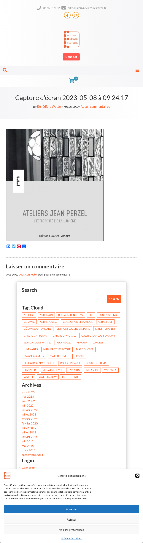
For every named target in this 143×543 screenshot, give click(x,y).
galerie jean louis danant (98, 335)
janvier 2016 (30, 436)
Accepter (71, 509)
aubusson (46, 314)
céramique (105, 321)
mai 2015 (28, 445)
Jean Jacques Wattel (37, 342)
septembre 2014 (32, 454)
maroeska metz (34, 356)
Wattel (28, 376)
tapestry (74, 369)
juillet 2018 (29, 432)
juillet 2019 (29, 428)
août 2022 (28, 401)
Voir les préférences (71, 529)
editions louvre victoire (73, 328)
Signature (30, 369)
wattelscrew (48, 376)
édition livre (70, 376)
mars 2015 (28, 450)
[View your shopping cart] (71, 80)
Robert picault (70, 363)
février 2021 (30, 419)
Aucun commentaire (95, 106)
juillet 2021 (29, 414)
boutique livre (108, 314)
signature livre (53, 369)
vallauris (110, 369)
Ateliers (29, 314)
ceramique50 (48, 321)
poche (80, 356)
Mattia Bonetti (60, 356)
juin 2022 (28, 405)
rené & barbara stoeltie (39, 363)
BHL (91, 314)
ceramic (29, 321)
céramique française (37, 328)
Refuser (72, 519)
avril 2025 (28, 392)
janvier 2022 (30, 410)
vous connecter (28, 274)
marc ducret (84, 349)
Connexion (28, 467)
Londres (98, 342)
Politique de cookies (71, 538)
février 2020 (30, 423)
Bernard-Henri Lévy (70, 314)
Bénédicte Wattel (49, 106)
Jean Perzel (64, 342)
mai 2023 (28, 396)
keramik (82, 342)
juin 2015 (28, 441)
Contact (71, 56)
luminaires (31, 349)
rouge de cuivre (96, 363)
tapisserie (92, 369)
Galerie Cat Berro (35, 335)
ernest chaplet (105, 328)
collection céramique (78, 321)
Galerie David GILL (64, 335)
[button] (137, 475)
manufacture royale (57, 349)
